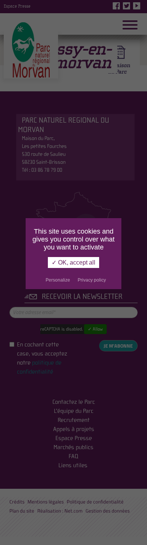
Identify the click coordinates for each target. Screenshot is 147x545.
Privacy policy (92, 280)
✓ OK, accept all (73, 262)
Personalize (58, 280)
